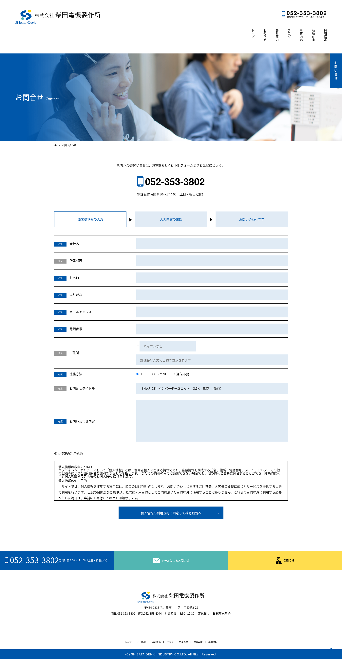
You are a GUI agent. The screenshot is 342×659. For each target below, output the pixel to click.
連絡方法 (75, 373)
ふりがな (75, 294)
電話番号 (75, 328)
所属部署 (75, 260)
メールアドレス (80, 311)
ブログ (289, 33)
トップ (253, 33)
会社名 (74, 243)
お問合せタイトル (82, 388)
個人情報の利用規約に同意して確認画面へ (171, 512)
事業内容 (301, 35)
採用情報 (325, 35)
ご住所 (74, 352)
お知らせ (265, 35)
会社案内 (277, 35)
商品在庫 (313, 35)
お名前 (74, 277)
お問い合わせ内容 (82, 421)
